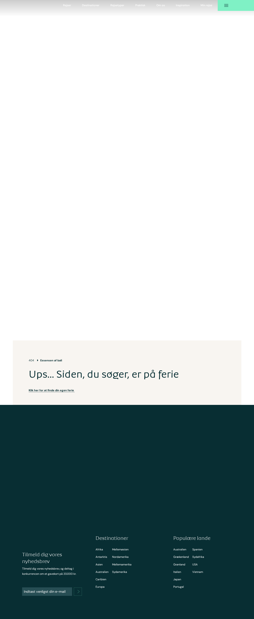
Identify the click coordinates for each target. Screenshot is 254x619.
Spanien (197, 549)
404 (31, 360)
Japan (177, 579)
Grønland (179, 564)
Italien (177, 572)
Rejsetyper (117, 5)
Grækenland (181, 557)
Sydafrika (198, 557)
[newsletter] (78, 591)
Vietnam (197, 572)
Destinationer (90, 5)
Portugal (178, 587)
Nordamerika (120, 557)
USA (195, 564)
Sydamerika (119, 572)
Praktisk (140, 5)
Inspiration (183, 5)
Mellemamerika (121, 564)
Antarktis (101, 557)
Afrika (99, 549)
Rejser (67, 5)
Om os (160, 5)
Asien (99, 564)
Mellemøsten (120, 549)
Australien (102, 572)
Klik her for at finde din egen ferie (52, 390)
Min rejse (206, 5)
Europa (100, 587)
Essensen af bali (51, 360)
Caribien (101, 579)
